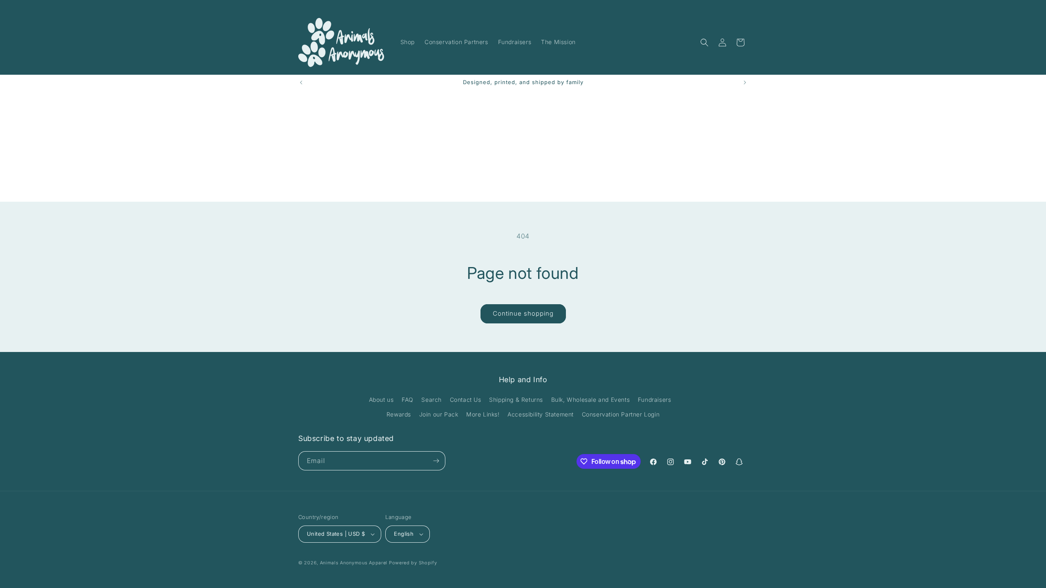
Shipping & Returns (516, 399)
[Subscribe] (436, 460)
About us (381, 399)
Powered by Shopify (413, 563)
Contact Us (465, 399)
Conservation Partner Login (621, 414)
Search (431, 399)
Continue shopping (523, 313)
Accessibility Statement (540, 414)
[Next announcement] (745, 82)
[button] (704, 42)
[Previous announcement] (301, 82)
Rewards (399, 414)
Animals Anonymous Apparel (354, 563)
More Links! (483, 414)
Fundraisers (654, 399)
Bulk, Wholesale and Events (590, 399)
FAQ (407, 399)
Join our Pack (438, 414)
